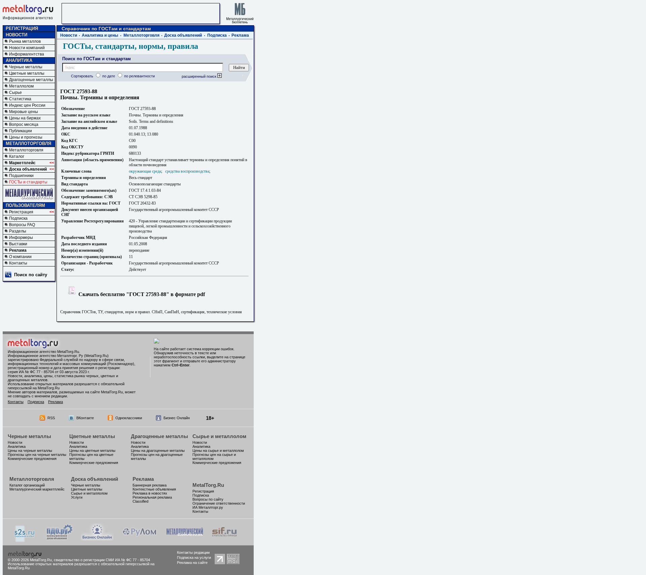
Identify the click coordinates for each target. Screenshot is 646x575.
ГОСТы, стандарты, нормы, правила (130, 46)
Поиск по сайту (30, 274)
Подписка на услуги (194, 557)
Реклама (18, 250)
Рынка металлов (25, 41)
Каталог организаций (27, 485)
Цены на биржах (25, 118)
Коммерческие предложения (32, 459)
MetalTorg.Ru (208, 485)
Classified (140, 501)
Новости (68, 35)
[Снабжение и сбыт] (24, 540)
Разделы (17, 231)
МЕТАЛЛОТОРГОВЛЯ (28, 143)
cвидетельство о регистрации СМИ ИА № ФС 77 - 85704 (102, 560)
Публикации (20, 131)
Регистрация (21, 212)
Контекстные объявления (154, 489)
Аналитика (17, 446)
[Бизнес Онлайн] (97, 539)
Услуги (76, 497)
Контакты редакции (193, 552)
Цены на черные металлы (30, 450)
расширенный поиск (199, 76)
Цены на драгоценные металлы (158, 450)
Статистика (20, 99)
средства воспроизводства (187, 171)
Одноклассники (128, 418)
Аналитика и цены (100, 35)
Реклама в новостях (150, 493)
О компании (20, 256)
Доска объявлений (28, 169)
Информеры (21, 237)
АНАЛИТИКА (19, 60)
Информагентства (26, 54)
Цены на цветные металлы (92, 450)
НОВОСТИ (16, 34)
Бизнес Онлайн (177, 418)
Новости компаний (27, 47)
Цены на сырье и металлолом (218, 450)
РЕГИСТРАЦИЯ (22, 28)
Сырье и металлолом (219, 436)
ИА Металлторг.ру (207, 507)
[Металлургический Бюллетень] (184, 539)
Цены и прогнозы (25, 137)
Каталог (16, 156)
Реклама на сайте (192, 563)
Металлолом (21, 86)
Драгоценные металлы (31, 79)
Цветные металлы (26, 73)
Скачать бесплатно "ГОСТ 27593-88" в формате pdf (141, 294)
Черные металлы (25, 67)
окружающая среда (145, 171)
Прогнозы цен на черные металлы (37, 455)
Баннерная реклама (150, 485)
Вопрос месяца (23, 124)
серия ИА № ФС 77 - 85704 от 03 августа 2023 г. (49, 372)
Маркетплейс (22, 162)
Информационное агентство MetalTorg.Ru (43, 352)
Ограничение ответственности (218, 503)
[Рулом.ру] (139, 539)
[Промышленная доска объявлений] (59, 539)
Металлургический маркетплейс (37, 489)
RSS (51, 418)
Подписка (18, 218)
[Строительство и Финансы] (224, 539)
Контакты (18, 263)
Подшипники (21, 175)
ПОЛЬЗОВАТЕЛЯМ (25, 205)
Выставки (18, 244)
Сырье (15, 92)
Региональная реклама (152, 497)
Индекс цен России (27, 105)
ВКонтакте (85, 418)
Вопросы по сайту (207, 499)
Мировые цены (23, 111)
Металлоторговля (26, 150)
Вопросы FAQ (22, 224)
